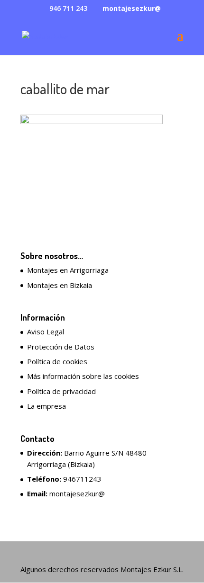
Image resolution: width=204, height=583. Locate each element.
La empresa (46, 406)
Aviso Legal (45, 331)
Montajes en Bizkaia (59, 285)
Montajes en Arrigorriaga (68, 270)
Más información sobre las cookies (83, 376)
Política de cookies (57, 361)
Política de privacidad (61, 391)
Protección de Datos (60, 346)
